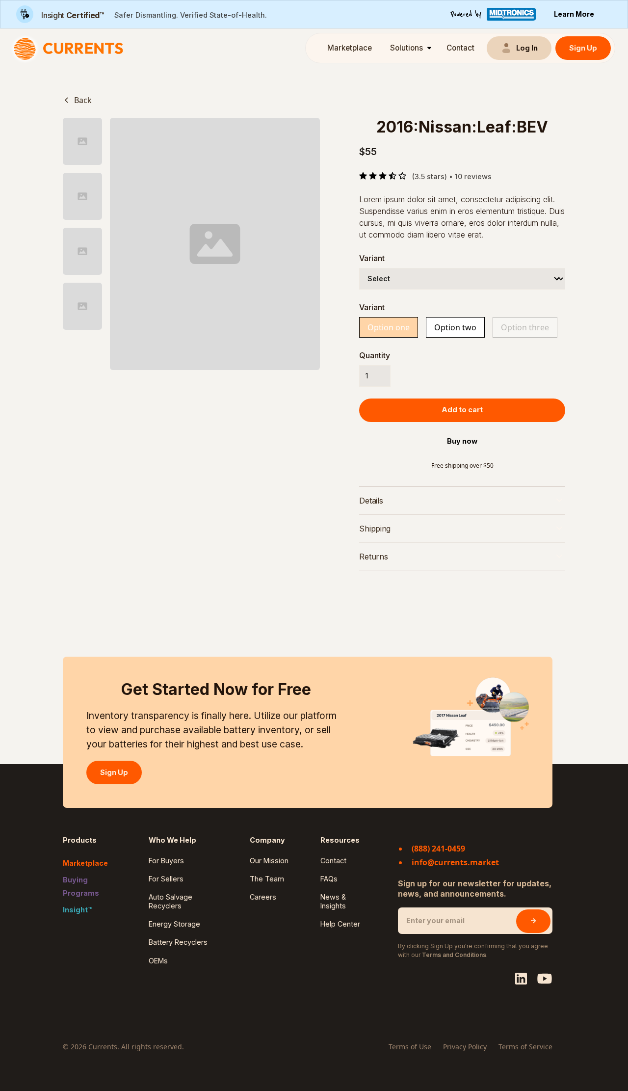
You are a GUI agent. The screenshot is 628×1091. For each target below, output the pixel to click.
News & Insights (333, 901)
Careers (263, 897)
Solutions (406, 48)
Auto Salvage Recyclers (170, 901)
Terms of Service (525, 1046)
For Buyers (166, 860)
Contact (460, 48)
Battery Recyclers (178, 942)
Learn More (574, 14)
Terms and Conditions (454, 954)
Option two (455, 327)
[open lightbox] (215, 244)
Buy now (462, 441)
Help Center (340, 924)
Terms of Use (410, 1046)
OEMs (158, 961)
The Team (267, 879)
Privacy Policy (465, 1046)
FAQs (329, 879)
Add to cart (462, 409)
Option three (525, 327)
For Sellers (166, 879)
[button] (409, 48)
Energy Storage (174, 924)
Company (267, 840)
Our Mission (269, 860)
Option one (388, 327)
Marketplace (349, 48)
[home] (71, 48)
